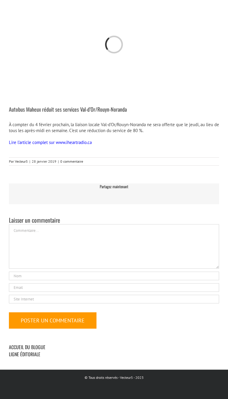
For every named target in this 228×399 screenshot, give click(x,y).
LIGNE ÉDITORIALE (24, 354)
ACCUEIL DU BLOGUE (27, 347)
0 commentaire (71, 161)
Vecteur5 (21, 161)
